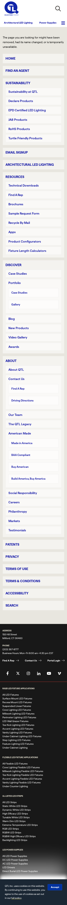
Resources (14, 177)
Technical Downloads (23, 185)
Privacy (12, 556)
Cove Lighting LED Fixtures (16, 709)
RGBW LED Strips (11, 832)
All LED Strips (9, 802)
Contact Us (16, 379)
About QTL (16, 369)
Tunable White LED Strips (16, 817)
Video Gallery (17, 337)
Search (11, 605)
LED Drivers (8, 867)
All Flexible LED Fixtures (14, 763)
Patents (12, 544)
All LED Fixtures (10, 694)
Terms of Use (16, 569)
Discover (13, 265)
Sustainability (17, 83)
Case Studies (17, 273)
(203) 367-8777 (10, 649)
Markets (14, 521)
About (10, 361)
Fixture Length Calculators (27, 250)
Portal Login (53, 660)
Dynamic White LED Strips (16, 809)
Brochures (15, 204)
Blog (11, 318)
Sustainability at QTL (23, 91)
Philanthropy (17, 511)
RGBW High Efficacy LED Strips (19, 836)
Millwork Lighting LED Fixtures (18, 713)
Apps (12, 232)
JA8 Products (17, 119)
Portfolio (14, 282)
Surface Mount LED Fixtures (17, 698)
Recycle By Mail (19, 222)
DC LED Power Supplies (15, 859)
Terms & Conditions (22, 581)
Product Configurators (24, 241)
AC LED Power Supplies (15, 863)
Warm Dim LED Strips (13, 821)
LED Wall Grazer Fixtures (15, 721)
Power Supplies (47, 22)
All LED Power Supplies (14, 856)
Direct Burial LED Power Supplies (20, 871)
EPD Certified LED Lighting (27, 110)
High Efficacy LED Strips (15, 813)
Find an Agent (17, 70)
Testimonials (17, 530)
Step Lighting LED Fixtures (16, 740)
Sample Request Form (23, 213)
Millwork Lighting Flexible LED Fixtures (22, 771)
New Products (18, 328)
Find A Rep (15, 195)
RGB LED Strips (10, 828)
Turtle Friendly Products (25, 138)
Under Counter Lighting (15, 786)
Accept (55, 887)
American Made (19, 433)
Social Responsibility (22, 493)
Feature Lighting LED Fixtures (18, 743)
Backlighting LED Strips (14, 840)
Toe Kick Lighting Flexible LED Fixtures (22, 775)
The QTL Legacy (19, 424)
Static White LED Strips (14, 806)
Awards (13, 346)
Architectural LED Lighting (18, 22)
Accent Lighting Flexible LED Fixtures (22, 778)
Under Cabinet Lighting (14, 747)
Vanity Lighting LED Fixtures (17, 732)
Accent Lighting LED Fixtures (17, 728)
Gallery (15, 304)
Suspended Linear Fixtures (16, 706)
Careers (14, 502)
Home (10, 58)
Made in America (21, 443)
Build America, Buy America (28, 478)
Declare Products (20, 101)
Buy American (20, 466)
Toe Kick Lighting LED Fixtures (18, 725)
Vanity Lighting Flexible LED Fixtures (21, 782)
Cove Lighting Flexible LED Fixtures (21, 767)
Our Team (15, 414)
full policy (16, 898)
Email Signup (16, 152)
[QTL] (11, 8)
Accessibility (17, 593)
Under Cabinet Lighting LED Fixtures (21, 736)
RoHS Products (19, 129)
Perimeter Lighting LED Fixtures (19, 717)
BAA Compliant (20, 455)
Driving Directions (22, 400)
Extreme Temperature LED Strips (20, 825)
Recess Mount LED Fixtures (17, 702)
